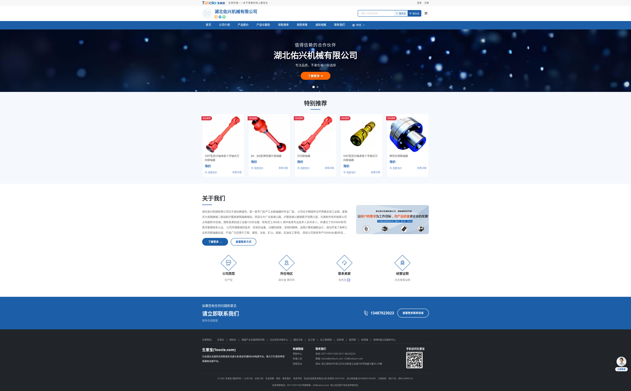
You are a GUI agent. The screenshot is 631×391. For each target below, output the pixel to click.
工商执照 (382, 378)
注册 (426, 2)
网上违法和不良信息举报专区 (344, 385)
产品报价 (243, 24)
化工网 (311, 339)
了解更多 (314, 76)
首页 (208, 24)
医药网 (352, 339)
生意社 (220, 339)
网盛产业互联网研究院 (253, 339)
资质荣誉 (302, 24)
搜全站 (415, 13)
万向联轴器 (303, 156)
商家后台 (297, 363)
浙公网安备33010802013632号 (361, 378)
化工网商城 (326, 339)
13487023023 (382, 313)
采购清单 (283, 24)
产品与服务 (263, 24)
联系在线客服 (210, 320)
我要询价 (212, 172)
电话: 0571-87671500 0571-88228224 (335, 353)
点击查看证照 (402, 280)
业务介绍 (259, 378)
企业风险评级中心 (279, 339)
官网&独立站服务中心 (384, 339)
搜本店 (402, 13)
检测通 (364, 339)
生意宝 (228, 378)
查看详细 (237, 172)
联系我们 (339, 24)
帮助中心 (297, 353)
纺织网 (340, 339)
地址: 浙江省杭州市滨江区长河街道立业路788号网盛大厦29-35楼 (349, 363)
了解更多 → (215, 242)
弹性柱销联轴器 (398, 156)
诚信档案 (321, 24)
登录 (419, 2)
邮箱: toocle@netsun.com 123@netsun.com (339, 358)
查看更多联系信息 (413, 313)
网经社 (232, 339)
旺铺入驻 (297, 358)
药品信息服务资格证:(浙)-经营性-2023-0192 (324, 378)
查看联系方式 (243, 242)
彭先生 (343, 280)
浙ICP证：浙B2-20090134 (400, 378)
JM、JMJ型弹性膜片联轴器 (266, 156)
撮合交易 (298, 339)
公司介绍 (224, 24)
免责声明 (297, 378)
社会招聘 (269, 378)
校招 (278, 378)
